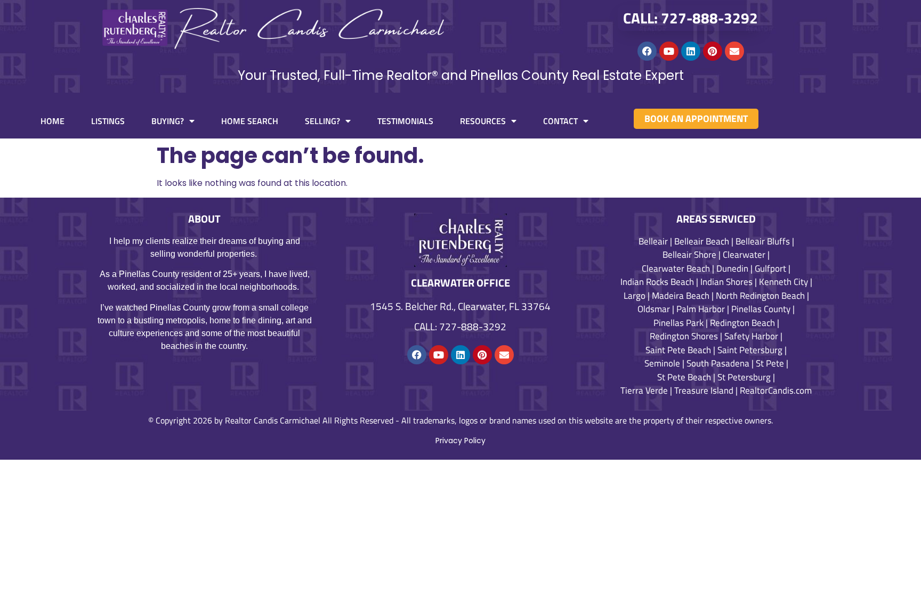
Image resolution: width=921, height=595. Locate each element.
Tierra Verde (644, 390)
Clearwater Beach (676, 268)
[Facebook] (647, 51)
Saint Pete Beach (678, 350)
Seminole (662, 363)
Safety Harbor (751, 336)
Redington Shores (684, 336)
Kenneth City (783, 282)
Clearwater (744, 255)
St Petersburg (744, 377)
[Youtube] (668, 51)
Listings (108, 121)
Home (52, 121)
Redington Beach (742, 323)
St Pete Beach (684, 377)
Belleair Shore (689, 255)
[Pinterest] (712, 51)
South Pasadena (717, 363)
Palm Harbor (700, 309)
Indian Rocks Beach (657, 282)
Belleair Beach (701, 241)
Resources (483, 121)
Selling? (322, 121)
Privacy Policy (460, 440)
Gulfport (770, 268)
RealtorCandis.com (776, 390)
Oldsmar (653, 309)
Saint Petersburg (749, 350)
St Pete (770, 363)
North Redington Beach (760, 296)
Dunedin (732, 268)
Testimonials (405, 121)
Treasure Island (703, 390)
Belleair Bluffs (763, 241)
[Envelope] (734, 51)
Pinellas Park (678, 323)
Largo (634, 296)
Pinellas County (760, 309)
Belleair (653, 241)
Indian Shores (726, 282)
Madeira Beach (680, 296)
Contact (560, 121)
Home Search (249, 121)
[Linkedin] (690, 51)
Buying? (167, 121)
